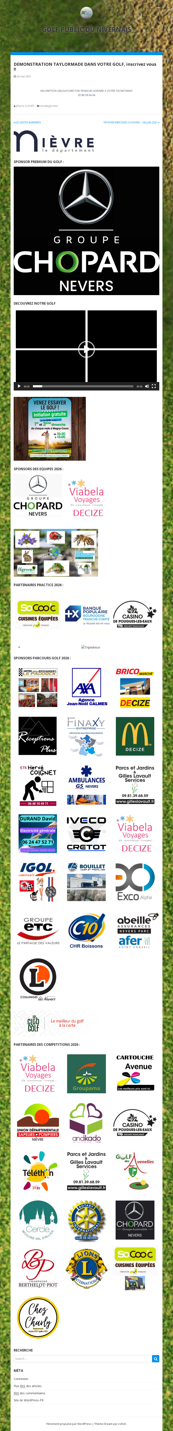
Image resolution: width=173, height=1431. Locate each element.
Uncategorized (49, 106)
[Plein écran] (154, 386)
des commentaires (29, 1393)
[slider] (83, 386)
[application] (86, 349)
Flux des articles (28, 1386)
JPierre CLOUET (25, 106)
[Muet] (147, 386)
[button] (86, 349)
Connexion (21, 1379)
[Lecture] (19, 386)
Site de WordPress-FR (28, 1400)
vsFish (122, 1424)
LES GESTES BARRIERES (28, 122)
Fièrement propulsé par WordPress (69, 1424)
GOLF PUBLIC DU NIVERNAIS (86, 29)
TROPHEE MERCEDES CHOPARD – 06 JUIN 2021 (130, 122)
